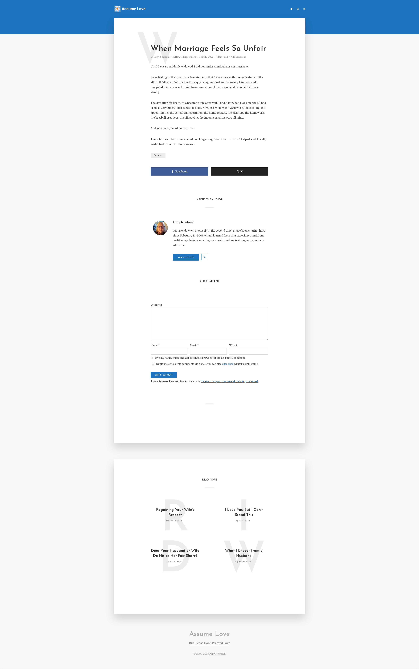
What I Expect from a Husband (244, 553)
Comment (156, 305)
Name (155, 345)
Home (241, 9)
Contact (269, 9)
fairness (158, 155)
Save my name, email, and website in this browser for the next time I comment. (200, 358)
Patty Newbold (161, 57)
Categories (255, 9)
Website (233, 345)
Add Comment (238, 57)
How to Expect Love (185, 57)
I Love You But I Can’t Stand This (244, 512)
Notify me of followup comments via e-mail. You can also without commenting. (206, 364)
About (282, 9)
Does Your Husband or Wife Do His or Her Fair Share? (175, 553)
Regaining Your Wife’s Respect (175, 512)
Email (194, 345)
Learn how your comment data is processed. (229, 381)
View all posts (186, 257)
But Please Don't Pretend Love (209, 643)
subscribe (227, 364)
